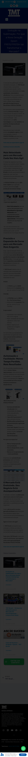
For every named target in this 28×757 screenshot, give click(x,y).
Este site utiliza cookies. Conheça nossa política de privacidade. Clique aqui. (11, 754)
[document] (14, 378)
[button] (25, 754)
